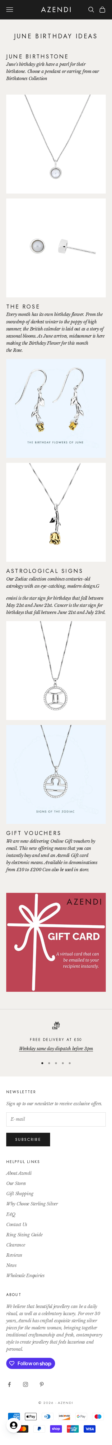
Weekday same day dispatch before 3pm (56, 1048)
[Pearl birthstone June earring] (56, 247)
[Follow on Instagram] (25, 1384)
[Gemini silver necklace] (56, 670)
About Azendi (19, 1173)
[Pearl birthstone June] (56, 143)
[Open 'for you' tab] (13, 1425)
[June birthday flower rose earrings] (56, 512)
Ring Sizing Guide (24, 1235)
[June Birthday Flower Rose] (56, 408)
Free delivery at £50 (56, 1039)
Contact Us (16, 1224)
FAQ (11, 1214)
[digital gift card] (56, 941)
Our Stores (16, 1183)
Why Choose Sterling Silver (32, 1204)
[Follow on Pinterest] (42, 1384)
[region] (56, 1037)
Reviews (14, 1255)
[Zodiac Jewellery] (56, 774)
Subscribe (28, 1139)
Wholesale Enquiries (25, 1275)
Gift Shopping (19, 1193)
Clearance (15, 1245)
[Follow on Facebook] (9, 1384)
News (11, 1265)
